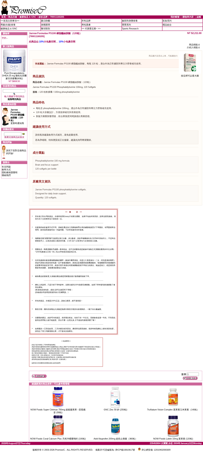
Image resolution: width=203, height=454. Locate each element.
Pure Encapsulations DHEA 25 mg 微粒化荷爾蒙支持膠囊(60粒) (14, 76)
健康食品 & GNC (27, 17)
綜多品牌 (43, 17)
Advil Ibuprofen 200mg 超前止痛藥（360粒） (115, 438)
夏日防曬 (45, 20)
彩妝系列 (167, 20)
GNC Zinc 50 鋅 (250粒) (115, 409)
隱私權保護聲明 (9, 172)
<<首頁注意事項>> (10, 20)
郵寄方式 (6, 169)
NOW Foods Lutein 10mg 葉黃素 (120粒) (173, 438)
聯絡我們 (6, 175)
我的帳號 (175, 17)
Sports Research (130, 28)
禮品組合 (167, 24)
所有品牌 (86, 20)
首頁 (3, 17)
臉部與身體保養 (130, 20)
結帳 (199, 17)
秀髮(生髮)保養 (8, 24)
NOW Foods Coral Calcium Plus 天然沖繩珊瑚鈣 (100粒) (58, 438)
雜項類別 (45, 28)
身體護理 (45, 24)
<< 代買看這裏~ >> (91, 28)
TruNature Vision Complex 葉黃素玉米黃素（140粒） (173, 409)
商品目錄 (12, 17)
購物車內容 (188, 17)
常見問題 (6, 167)
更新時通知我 (17, 116)
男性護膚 (86, 24)
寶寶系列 (126, 24)
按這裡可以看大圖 (190, 75)
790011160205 (57, 17)
